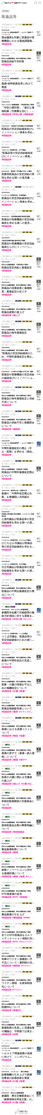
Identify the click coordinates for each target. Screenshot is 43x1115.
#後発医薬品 (18, 832)
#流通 (22, 736)
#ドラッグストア (27, 711)
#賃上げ (16, 315)
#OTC (15, 897)
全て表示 (5, 11)
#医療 (22, 691)
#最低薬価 (17, 917)
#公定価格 (33, 784)
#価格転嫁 (28, 114)
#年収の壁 (17, 114)
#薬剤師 (16, 429)
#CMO (26, 917)
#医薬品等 (6, 44)
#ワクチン (26, 965)
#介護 (15, 691)
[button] (35, 2)
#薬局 (15, 711)
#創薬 (22, 876)
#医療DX (16, 1010)
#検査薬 (23, 897)
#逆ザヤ (23, 760)
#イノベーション (34, 876)
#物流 (15, 736)
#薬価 (15, 760)
